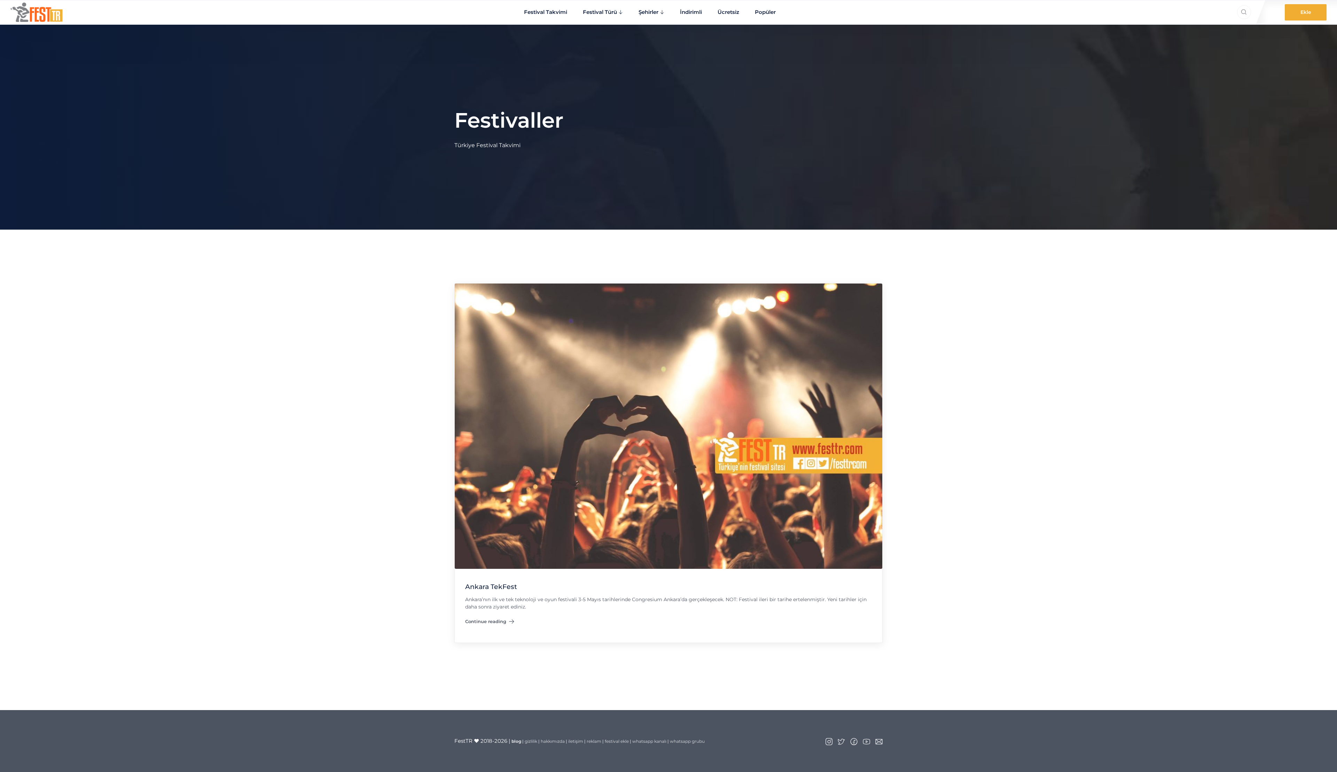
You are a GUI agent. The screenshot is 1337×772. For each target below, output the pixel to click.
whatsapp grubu (687, 741)
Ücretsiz (728, 12)
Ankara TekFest (491, 586)
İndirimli (691, 12)
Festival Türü (600, 12)
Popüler (765, 12)
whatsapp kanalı (649, 741)
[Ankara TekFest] (668, 425)
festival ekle (617, 741)
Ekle (1305, 12)
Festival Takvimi (545, 12)
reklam (594, 741)
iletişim (575, 741)
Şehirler (648, 12)
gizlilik (531, 741)
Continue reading (485, 623)
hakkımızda (553, 741)
